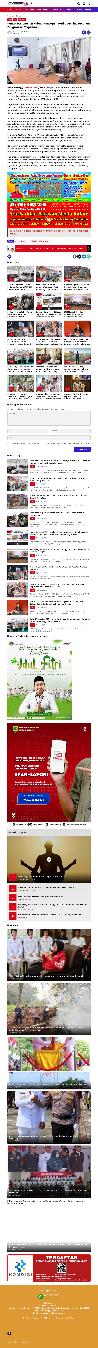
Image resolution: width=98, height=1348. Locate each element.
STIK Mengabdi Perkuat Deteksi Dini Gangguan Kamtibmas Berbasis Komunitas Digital (74, 314)
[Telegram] (84, 256)
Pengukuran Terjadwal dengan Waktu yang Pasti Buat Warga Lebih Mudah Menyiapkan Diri (47, 287)
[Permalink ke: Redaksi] (10, 32)
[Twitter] (79, 256)
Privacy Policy (38, 1318)
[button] (78, 3)
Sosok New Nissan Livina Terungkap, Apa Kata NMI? (40, 897)
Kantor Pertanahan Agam (42, 241)
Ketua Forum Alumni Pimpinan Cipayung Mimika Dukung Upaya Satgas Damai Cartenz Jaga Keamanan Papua (77, 341)
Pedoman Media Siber (65, 1318)
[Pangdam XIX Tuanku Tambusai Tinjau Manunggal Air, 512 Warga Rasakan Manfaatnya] (20, 383)
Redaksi (15, 31)
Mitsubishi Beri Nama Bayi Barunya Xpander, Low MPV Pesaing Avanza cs (49, 915)
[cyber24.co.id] (20, 3)
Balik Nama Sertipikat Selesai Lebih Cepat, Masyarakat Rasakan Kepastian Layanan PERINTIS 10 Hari (48, 341)
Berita (10, 20)
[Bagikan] (89, 32)
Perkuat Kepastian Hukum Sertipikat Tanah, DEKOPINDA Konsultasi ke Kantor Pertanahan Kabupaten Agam (20, 287)
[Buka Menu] (83, 3)
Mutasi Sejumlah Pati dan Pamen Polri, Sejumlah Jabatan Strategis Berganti (19, 341)
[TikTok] (9, 1333)
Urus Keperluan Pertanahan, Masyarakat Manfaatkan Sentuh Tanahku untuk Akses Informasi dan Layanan (48, 396)
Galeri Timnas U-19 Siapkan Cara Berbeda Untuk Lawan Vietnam (46, 887)
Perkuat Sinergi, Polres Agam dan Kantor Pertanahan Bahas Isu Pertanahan (19, 314)
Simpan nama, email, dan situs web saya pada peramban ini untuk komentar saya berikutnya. (50, 443)
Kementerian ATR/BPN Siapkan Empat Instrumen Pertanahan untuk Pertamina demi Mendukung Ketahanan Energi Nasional (49, 314)
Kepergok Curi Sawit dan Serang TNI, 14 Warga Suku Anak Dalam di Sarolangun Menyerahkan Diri (47, 369)
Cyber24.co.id (21, 241)
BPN (15, 20)
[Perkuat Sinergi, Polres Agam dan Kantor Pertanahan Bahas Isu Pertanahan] (20, 301)
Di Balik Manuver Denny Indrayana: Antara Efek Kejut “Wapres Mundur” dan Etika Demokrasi (76, 369)
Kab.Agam (22, 20)
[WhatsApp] (89, 256)
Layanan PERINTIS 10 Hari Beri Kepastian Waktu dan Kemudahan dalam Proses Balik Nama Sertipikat (76, 396)
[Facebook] (75, 256)
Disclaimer (49, 1318)
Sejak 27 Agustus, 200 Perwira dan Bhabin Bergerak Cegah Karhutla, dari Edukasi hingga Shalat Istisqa (20, 369)
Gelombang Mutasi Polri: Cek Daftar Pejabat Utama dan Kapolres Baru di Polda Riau (76, 287)
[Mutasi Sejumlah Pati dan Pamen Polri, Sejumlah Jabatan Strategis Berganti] (20, 329)
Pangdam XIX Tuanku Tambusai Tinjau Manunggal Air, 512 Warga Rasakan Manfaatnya (19, 396)
